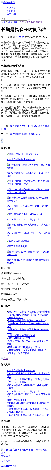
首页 (3, 22)
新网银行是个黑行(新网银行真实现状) (27, 320)
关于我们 (11, 13)
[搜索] (29, 19)
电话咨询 (5, 455)
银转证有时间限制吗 (17, 400)
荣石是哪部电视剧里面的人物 (25, 134)
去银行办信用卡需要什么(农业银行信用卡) (28, 415)
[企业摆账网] (8, 2)
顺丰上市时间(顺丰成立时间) (21, 370)
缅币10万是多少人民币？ (20, 338)
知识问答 (11, 11)
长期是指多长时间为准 (31, 22)
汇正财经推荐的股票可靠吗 (21, 335)
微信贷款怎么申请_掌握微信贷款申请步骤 (29, 311)
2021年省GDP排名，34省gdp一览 (23, 391)
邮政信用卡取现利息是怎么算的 (24, 347)
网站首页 (11, 8)
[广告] (4, 358)
